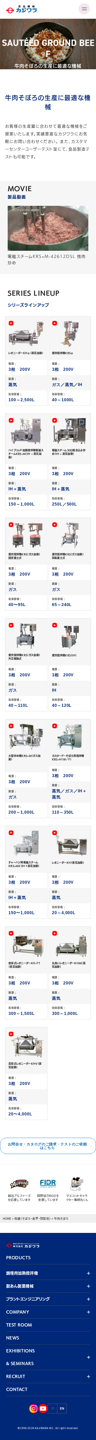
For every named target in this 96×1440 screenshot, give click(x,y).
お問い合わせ (27, 141)
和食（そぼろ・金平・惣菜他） (32, 1218)
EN (62, 1408)
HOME (7, 1218)
